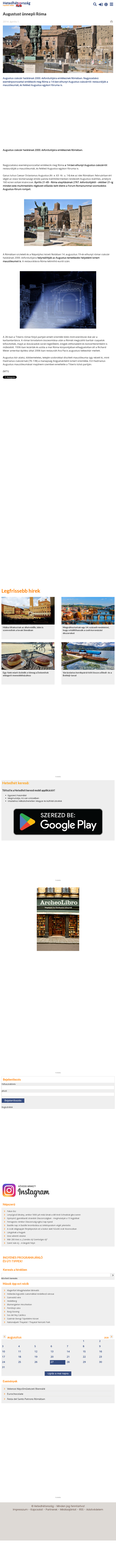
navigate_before (4, 1336)
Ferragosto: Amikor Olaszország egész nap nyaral (30, 1221)
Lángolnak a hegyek (16, 1232)
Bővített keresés (9, 1278)
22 (84, 1356)
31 (3, 1367)
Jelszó (4, 1091)
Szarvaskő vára (14, 1297)
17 (3, 1356)
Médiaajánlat (68, 1509)
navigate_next (113, 1275)
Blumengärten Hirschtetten (19, 1304)
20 (52, 1356)
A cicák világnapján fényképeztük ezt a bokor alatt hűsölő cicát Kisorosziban (42, 1228)
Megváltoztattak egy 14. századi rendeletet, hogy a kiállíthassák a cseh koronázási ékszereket (86, 630)
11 (19, 1351)
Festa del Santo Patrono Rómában (26, 1399)
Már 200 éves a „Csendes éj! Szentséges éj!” (27, 1239)
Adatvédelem (94, 1509)
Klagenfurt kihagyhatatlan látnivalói (23, 1290)
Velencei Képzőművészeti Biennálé (26, 1388)
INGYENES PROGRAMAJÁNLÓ (23, 1257)
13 (52, 1351)
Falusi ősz (11, 1211)
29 (84, 1362)
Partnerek (51, 1509)
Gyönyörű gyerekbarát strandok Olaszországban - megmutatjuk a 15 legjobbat (43, 1218)
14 (68, 1351)
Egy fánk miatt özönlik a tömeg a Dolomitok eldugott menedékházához (26, 674)
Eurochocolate (15, 1393)
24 (3, 1362)
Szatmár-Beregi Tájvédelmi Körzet (23, 1318)
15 (84, 1351)
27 (52, 1362)
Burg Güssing (13, 1311)
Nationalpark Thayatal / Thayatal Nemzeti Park (28, 1322)
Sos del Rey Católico (16, 1315)
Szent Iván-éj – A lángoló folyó (21, 1243)
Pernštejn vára (13, 1308)
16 (100, 1351)
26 (36, 1362)
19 (36, 1356)
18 (19, 1356)
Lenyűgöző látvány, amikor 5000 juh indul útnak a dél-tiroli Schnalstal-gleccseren (44, 1214)
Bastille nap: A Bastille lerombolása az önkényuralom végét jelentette (39, 1225)
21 (68, 1356)
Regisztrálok (7, 1107)
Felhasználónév (9, 1084)
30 (100, 1362)
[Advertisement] (58, 117)
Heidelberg (12, 1301)
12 (36, 1351)
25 (19, 1362)
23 (100, 1356)
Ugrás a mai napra (58, 1373)
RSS (81, 1509)
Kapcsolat (37, 1509)
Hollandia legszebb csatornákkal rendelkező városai (30, 1294)
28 (68, 1362)
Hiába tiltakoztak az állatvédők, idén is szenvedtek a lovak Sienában (23, 629)
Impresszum (20, 1509)
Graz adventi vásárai (16, 1236)
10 (3, 1351)
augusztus (14, 1337)
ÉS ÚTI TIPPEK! (13, 1261)
